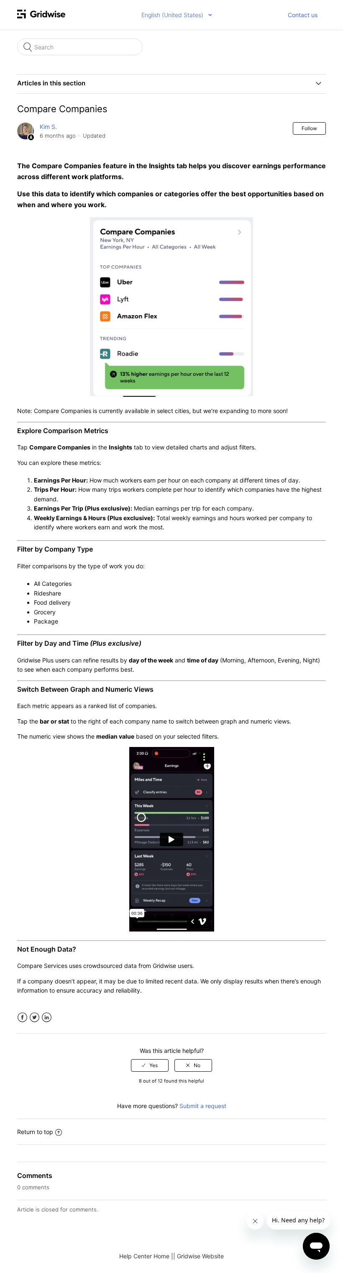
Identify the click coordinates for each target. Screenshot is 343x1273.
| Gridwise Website (198, 1256)
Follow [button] (309, 128)
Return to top (35, 1131)
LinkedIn (46, 1017)
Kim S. (48, 126)
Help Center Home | (146, 1256)
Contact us (302, 14)
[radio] (150, 1065)
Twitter (34, 1017)
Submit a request (202, 1105)
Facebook (22, 1017)
